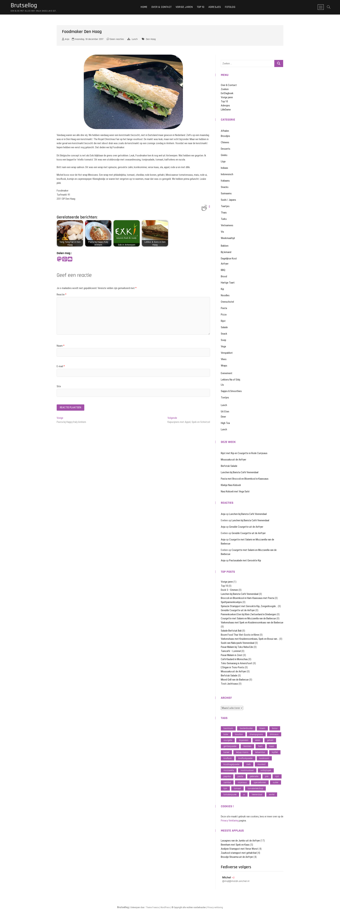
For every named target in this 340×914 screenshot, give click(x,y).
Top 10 (200, 7)
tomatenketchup (255, 788)
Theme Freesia (152, 907)
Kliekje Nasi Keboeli (231, 485)
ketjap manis (242, 752)
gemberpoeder (230, 746)
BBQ (223, 270)
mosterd (261, 764)
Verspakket (227, 352)
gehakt (270, 740)
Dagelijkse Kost (229, 258)
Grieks (224, 155)
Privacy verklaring (215, 907)
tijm (225, 788)
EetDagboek (227, 93)
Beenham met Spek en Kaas (235, 844)
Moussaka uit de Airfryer (233, 459)
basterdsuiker (246, 728)
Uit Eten (225, 411)
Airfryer (224, 263)
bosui (274, 728)
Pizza (223, 314)
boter (225, 734)
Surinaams (226, 193)
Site (59, 386)
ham (260, 746)
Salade (224, 327)
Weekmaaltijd (228, 238)
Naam (60, 345)
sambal (227, 782)
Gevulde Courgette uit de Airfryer (246, 526)
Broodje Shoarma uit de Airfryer (237, 857)
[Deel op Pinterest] (64, 259)
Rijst (223, 321)
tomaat (237, 788)
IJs (222, 384)
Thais (224, 212)
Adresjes (214, 7)
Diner (223, 416)
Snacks (224, 187)
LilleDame (226, 109)
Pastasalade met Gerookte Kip (245, 560)
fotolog (230, 7)
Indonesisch (227, 174)
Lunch (135, 39)
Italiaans (225, 180)
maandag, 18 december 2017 (88, 39)
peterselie (254, 776)
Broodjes (225, 136)
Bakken (224, 245)
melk (248, 764)
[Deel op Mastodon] (59, 259)
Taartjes (225, 206)
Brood (224, 276)
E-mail (61, 366)
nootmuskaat (247, 770)
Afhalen (225, 130)
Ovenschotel (227, 301)
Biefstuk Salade (229, 466)
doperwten (243, 740)
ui (244, 794)
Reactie (61, 294)
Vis (222, 231)
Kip (222, 289)
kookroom (264, 758)
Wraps (224, 365)
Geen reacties (116, 39)
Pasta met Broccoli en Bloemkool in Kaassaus (244, 478)
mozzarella (228, 770)
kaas (271, 746)
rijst (277, 776)
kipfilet (275, 752)
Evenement (226, 373)
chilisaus (274, 734)
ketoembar (260, 752)
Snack (224, 333)
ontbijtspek (265, 770)
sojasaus (242, 782)
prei (266, 776)
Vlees (223, 359)
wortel (271, 794)
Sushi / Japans (228, 199)
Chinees (225, 142)
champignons (256, 734)
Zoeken (225, 89)
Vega (223, 346)
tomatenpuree (229, 794)
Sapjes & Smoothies (231, 391)
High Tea (225, 423)
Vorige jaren (184, 7)
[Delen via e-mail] (70, 259)
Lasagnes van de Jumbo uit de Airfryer (240, 840)
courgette (227, 740)
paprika (227, 776)
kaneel (226, 752)
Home (144, 7)
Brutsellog (24, 5)
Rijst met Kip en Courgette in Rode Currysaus (244, 453)
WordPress (165, 907)
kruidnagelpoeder (231, 764)
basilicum (228, 728)
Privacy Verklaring (230, 820)
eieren (257, 740)
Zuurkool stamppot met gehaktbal (239, 852)
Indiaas (224, 168)
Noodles (225, 295)
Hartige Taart (228, 282)
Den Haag (151, 39)
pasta (240, 776)
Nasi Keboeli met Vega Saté (235, 491)
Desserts (225, 148)
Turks (224, 219)
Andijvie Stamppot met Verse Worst (239, 848)
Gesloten (247, 746)
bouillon (239, 734)
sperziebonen (260, 782)
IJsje (223, 161)
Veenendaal (257, 794)
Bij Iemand (226, 252)
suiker (275, 782)
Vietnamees (227, 225)
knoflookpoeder (245, 758)
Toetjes (225, 397)
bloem (262, 728)
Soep (223, 340)
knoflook (227, 758)
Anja (66, 39)
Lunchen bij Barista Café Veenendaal (239, 472)
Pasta (224, 308)
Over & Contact (161, 7)
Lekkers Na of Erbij (230, 379)
